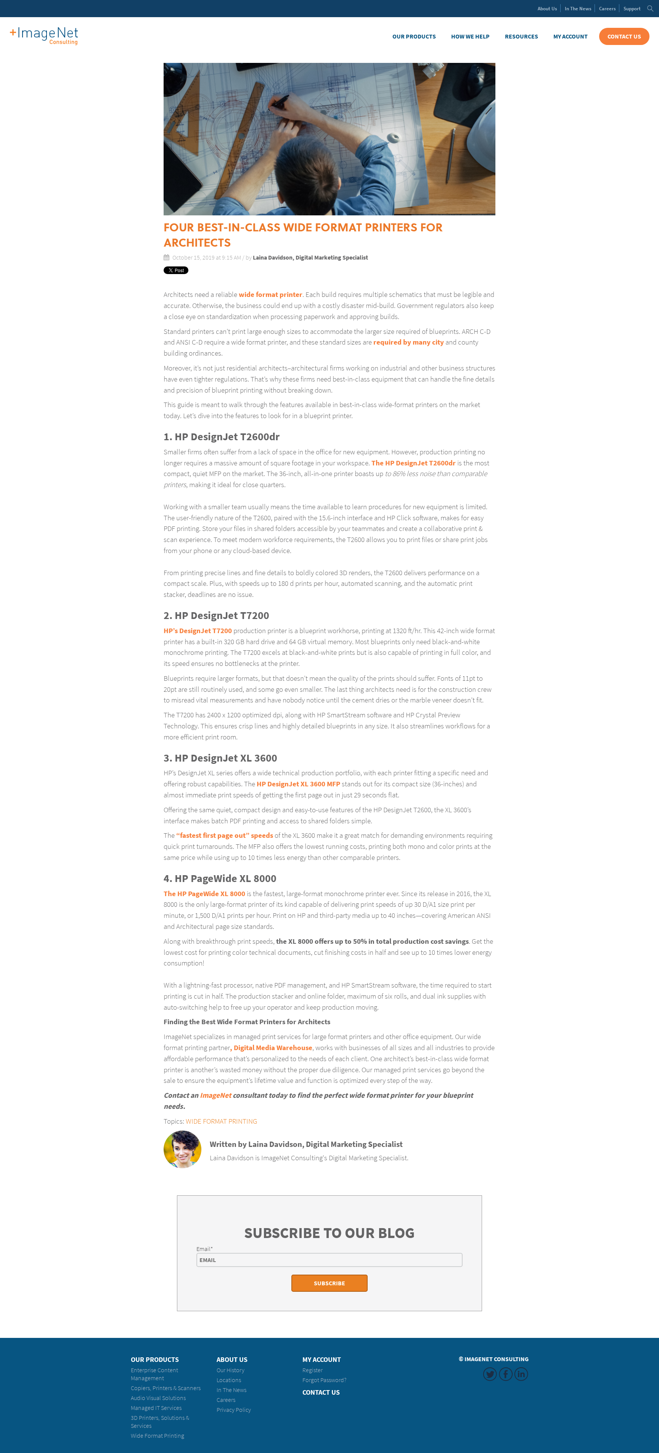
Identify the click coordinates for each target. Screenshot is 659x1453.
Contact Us (624, 36)
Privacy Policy (234, 1410)
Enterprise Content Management (154, 1374)
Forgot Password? (324, 1380)
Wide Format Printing (221, 1121)
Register (312, 1370)
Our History (230, 1370)
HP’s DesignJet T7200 (198, 630)
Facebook (505, 1374)
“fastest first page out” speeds (224, 835)
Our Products (414, 36)
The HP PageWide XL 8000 (204, 893)
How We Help (470, 36)
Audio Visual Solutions (158, 1398)
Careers (607, 8)
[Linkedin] (214, 1171)
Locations (229, 1380)
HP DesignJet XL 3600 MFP (298, 784)
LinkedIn (521, 1374)
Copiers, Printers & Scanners (166, 1388)
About (547, 8)
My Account (570, 36)
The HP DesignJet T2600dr (413, 463)
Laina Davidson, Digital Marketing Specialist (310, 257)
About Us (232, 1359)
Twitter (490, 1374)
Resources (521, 36)
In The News (231, 1390)
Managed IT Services (156, 1408)
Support (632, 8)
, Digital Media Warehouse (271, 1047)
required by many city (408, 342)
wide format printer (270, 294)
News (578, 8)
